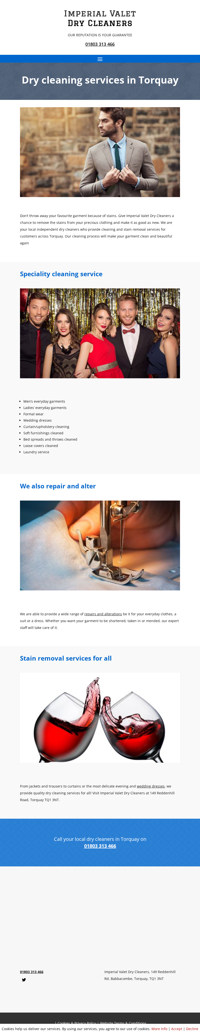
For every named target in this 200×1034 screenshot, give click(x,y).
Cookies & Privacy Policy (77, 1023)
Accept (176, 1028)
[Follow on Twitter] (24, 980)
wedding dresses (151, 786)
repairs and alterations (103, 614)
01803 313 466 (100, 44)
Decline (192, 1028)
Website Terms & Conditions (123, 1023)
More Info (159, 1028)
